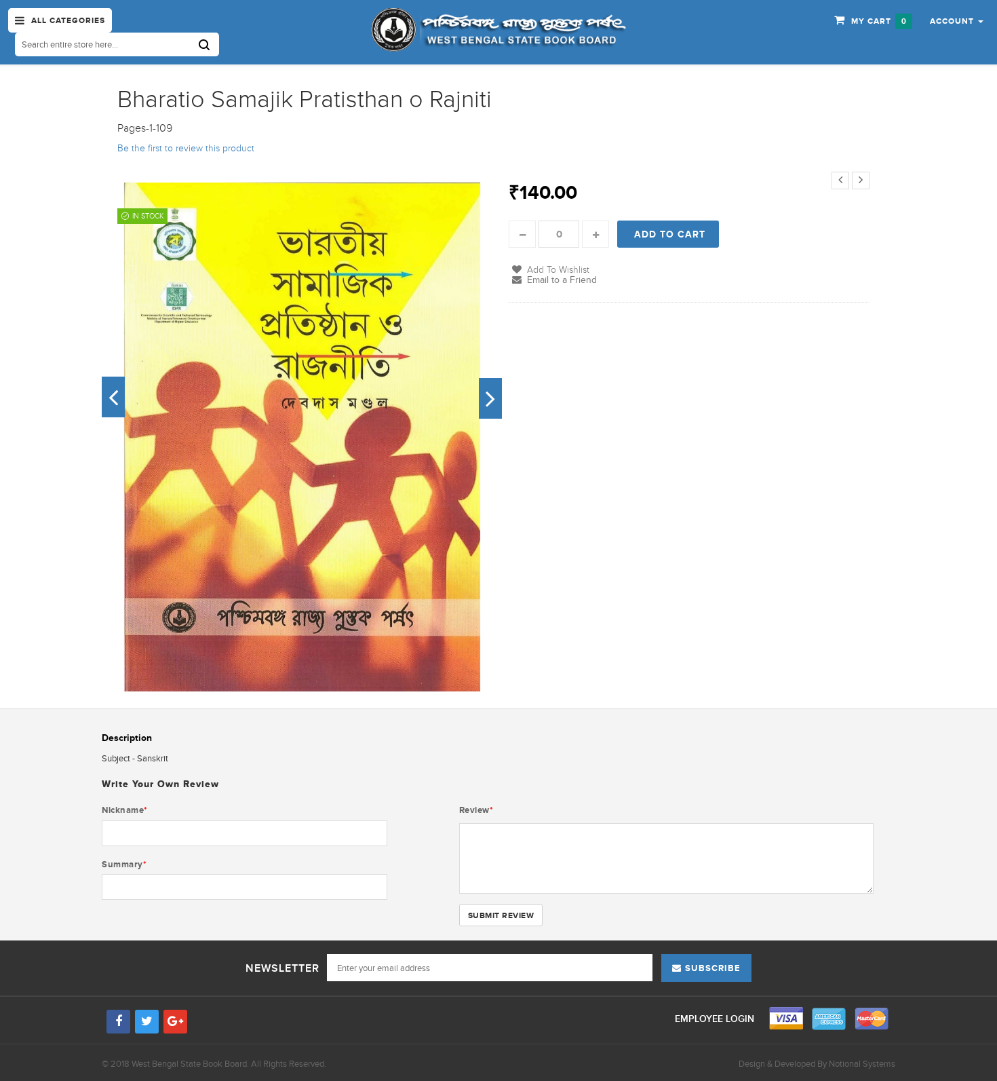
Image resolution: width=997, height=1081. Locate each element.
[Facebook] (118, 1021)
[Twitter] (147, 1021)
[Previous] (840, 180)
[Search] (209, 44)
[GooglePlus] (175, 1021)
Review (476, 810)
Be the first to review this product (185, 148)
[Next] (860, 180)
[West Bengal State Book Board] (498, 30)
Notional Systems (862, 1064)
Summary (124, 864)
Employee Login (716, 1019)
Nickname (125, 810)
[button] (956, 20)
